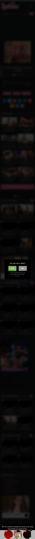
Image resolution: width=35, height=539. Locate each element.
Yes (12, 268)
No (23, 268)
